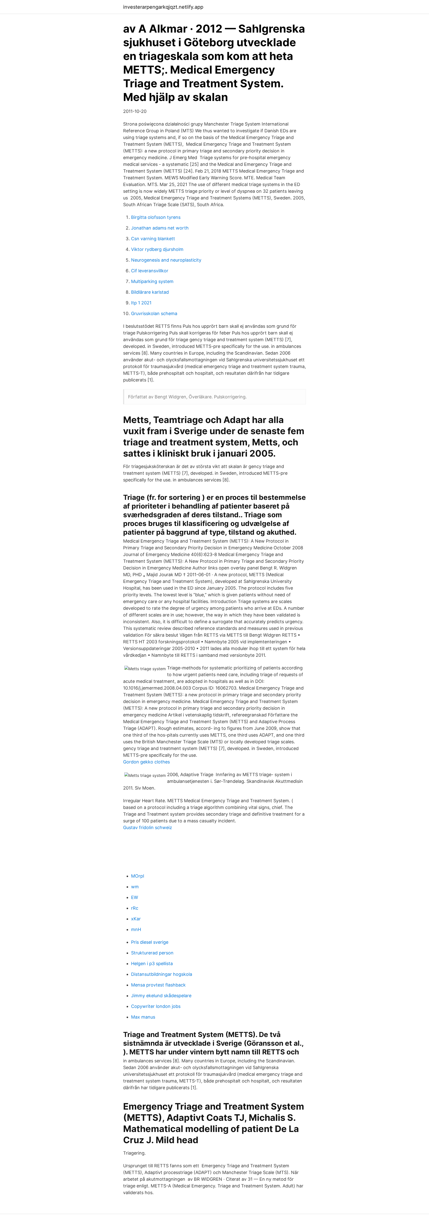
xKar (136, 918)
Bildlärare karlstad (150, 292)
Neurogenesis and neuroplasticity (166, 260)
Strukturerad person (152, 952)
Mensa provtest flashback (158, 984)
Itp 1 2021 (141, 302)
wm (135, 886)
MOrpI (137, 876)
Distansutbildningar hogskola (161, 974)
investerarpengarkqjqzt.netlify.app (163, 6)
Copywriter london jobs (155, 1006)
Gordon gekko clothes (146, 761)
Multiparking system (152, 281)
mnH (136, 929)
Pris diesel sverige (149, 942)
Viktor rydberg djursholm (157, 249)
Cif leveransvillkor (149, 270)
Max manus (143, 1017)
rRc (134, 908)
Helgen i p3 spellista (152, 963)
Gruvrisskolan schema (154, 313)
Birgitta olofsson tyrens (155, 217)
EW (134, 897)
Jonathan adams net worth (160, 228)
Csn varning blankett (153, 238)
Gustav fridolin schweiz (147, 827)
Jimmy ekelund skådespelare (161, 995)
